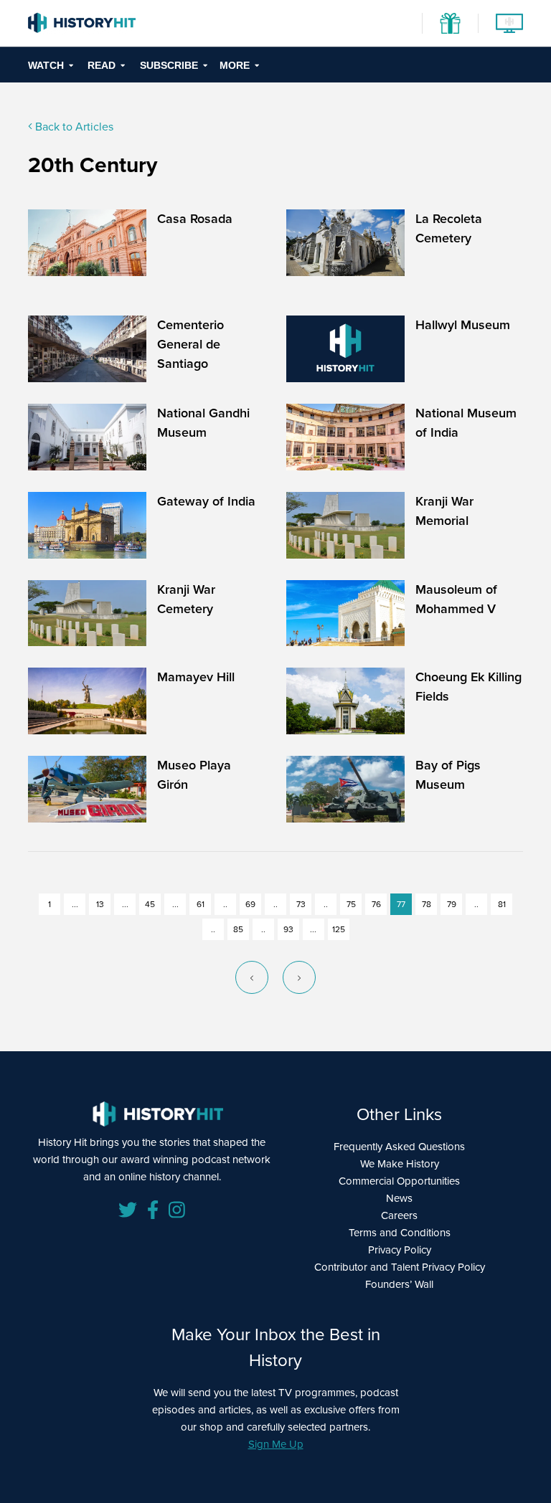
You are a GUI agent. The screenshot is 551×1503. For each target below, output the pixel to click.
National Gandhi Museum (203, 423)
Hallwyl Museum (462, 325)
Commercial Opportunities (399, 1181)
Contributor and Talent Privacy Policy (399, 1267)
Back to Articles (72, 126)
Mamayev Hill (196, 677)
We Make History (399, 1164)
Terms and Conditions (400, 1233)
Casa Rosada (194, 218)
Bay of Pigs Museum (448, 775)
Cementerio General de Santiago (190, 344)
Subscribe (169, 65)
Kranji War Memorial (444, 511)
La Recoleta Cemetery (448, 228)
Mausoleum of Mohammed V (456, 599)
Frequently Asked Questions (399, 1146)
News (399, 1198)
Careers (399, 1215)
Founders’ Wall (399, 1284)
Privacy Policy (399, 1250)
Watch (46, 65)
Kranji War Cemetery (186, 599)
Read (102, 65)
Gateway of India (206, 501)
